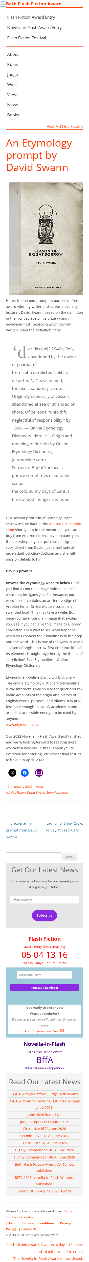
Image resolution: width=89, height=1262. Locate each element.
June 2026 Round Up (45, 1114)
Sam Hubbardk (57, 792)
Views (12, 94)
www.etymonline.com (24, 724)
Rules (12, 64)
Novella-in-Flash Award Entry (34, 27)
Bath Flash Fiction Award (34, 3)
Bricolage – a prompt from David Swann (22, 830)
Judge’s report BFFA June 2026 (44, 1121)
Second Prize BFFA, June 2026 (44, 1135)
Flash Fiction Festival (26, 38)
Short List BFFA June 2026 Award (44, 1191)
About (13, 54)
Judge (12, 74)
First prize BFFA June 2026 (44, 1128)
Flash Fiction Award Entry (31, 17)
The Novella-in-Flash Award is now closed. (48, 1258)
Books (13, 115)
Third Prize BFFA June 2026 (44, 1143)
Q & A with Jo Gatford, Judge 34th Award (44, 1094)
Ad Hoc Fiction (15, 792)
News (12, 104)
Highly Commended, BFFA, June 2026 (44, 1157)
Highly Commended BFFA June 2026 (44, 1150)
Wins (12, 84)
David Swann (36, 792)
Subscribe (44, 915)
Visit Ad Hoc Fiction (65, 126)
